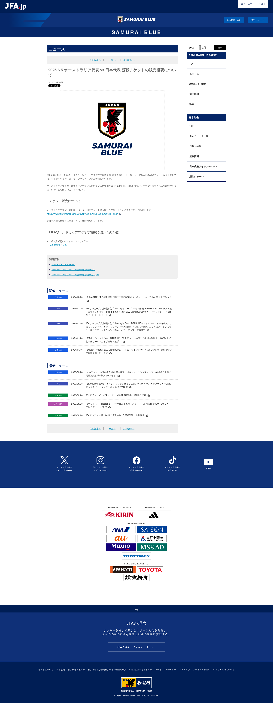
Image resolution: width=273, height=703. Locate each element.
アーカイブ (184, 669)
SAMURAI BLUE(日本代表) (63, 264)
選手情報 (194, 94)
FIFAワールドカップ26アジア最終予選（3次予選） (73, 269)
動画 (191, 104)
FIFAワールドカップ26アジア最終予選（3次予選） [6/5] (75, 274)
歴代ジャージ (196, 176)
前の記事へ (95, 59)
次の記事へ (128, 59)
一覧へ (112, 59)
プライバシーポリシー (165, 669)
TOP (191, 63)
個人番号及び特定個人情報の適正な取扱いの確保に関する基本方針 (120, 669)
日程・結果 (195, 146)
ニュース (194, 74)
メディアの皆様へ (201, 669)
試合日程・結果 (234, 20)
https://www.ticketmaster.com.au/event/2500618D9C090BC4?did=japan (82, 213)
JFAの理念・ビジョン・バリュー (136, 646)
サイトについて (46, 669)
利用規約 (61, 669)
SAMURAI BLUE (136, 32)
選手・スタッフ (258, 20)
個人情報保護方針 (76, 669)
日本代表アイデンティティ (203, 166)
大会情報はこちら (58, 245)
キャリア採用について (223, 669)
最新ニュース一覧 (198, 136)
